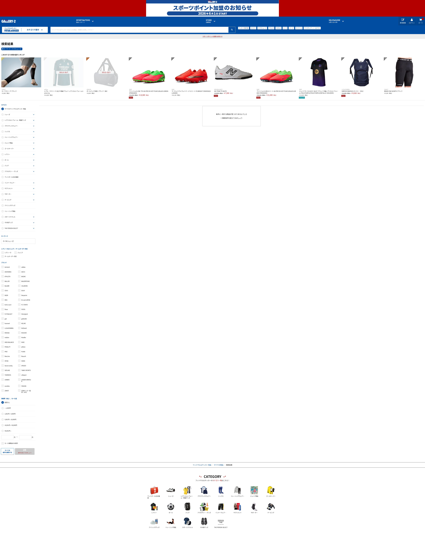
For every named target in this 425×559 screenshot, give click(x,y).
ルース (285, 28)
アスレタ (271, 28)
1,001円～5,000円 (10, 413)
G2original (24, 314)
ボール (7, 160)
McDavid (24, 328)
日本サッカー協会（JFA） (26, 391)
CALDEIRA (24, 286)
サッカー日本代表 (243, 28)
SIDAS (23, 361)
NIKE (22, 342)
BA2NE (23, 276)
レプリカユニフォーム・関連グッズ (15, 120)
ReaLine (7, 356)
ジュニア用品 (9, 143)
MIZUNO (24, 332)
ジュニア (20, 252)
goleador (24, 318)
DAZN (6, 295)
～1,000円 (8, 408)
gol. (6, 318)
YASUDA (23, 386)
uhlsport (24, 375)
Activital (7, 267)
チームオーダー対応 (11, 256)
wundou (7, 386)
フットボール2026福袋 (11, 177)
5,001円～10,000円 (10, 419)
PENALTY (7, 347)
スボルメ (278, 28)
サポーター (8, 194)
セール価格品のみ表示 (11, 443)
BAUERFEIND (25, 281)
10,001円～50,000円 (11, 425)
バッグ (7, 165)
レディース (8, 252)
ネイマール (299, 28)
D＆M (23, 290)
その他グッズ (9, 222)
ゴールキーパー (9, 148)
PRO (6, 351)
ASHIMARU (8, 272)
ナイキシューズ (262, 28)
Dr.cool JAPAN (25, 300)
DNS (6, 300)
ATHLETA (7, 276)
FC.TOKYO (24, 304)
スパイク (253, 28)
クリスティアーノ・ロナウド (312, 28)
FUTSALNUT (8, 314)
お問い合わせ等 (334, 21)
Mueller (23, 337)
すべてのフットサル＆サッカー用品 (15, 109)
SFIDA (6, 361)
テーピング (8, 199)
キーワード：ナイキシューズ (12, 49)
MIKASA (7, 332)
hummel (7, 323)
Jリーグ (291, 28)
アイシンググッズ (10, 205)
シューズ (7, 114)
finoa (6, 309)
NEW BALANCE (9, 342)
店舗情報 (209, 21)
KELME (23, 323)
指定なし (7, 402)
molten (7, 337)
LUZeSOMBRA (9, 328)
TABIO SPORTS (26, 370)
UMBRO (7, 379)
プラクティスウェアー (11, 126)
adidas (23, 267)
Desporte (24, 295)
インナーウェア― (10, 182)
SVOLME (7, 370)
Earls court (8, 304)
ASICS (23, 272)
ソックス (7, 131)
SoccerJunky (9, 365)
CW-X (6, 290)
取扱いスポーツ (83, 21)
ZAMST (7, 390)
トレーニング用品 (10, 211)
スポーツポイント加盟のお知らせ (212, 36)
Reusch (23, 356)
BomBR (7, 286)
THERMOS (8, 375)
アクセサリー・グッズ (11, 171)
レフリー (7, 154)
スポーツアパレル (10, 217)
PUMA (23, 351)
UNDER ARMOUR (26, 380)
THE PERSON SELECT (11, 228)
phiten (23, 347)
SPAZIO (23, 365)
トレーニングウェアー (11, 137)
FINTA (23, 309)
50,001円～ (8, 431)
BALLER (7, 281)
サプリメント (9, 188)
